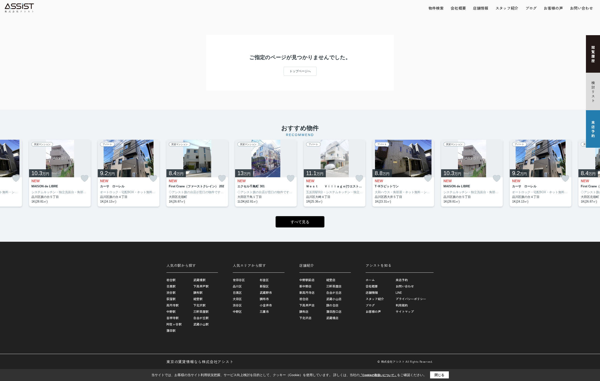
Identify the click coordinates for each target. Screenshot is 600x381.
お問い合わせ (581, 8)
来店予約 (402, 280)
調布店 (303, 311)
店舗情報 (480, 8)
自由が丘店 (333, 292)
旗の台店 (332, 305)
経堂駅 (197, 299)
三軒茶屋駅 (201, 311)
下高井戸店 (307, 305)
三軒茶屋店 (333, 286)
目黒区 (237, 292)
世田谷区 (239, 280)
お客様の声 (553, 8)
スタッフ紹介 (506, 8)
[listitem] (197, 173)
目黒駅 (171, 286)
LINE (399, 292)
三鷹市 (264, 311)
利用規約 (402, 305)
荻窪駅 (171, 299)
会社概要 (458, 8)
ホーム (370, 280)
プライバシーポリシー (411, 299)
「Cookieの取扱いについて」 (378, 375)
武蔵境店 (332, 318)
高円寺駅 (172, 305)
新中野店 (305, 286)
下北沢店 (305, 318)
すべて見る (300, 222)
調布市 (264, 299)
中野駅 (171, 311)
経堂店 (330, 280)
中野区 (237, 311)
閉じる (439, 375)
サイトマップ (405, 311)
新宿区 (264, 286)
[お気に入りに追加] (16, 178)
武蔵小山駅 (201, 324)
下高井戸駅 (201, 286)
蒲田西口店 (333, 311)
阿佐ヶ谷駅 (174, 324)
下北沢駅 (199, 305)
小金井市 (266, 305)
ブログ (531, 8)
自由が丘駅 (201, 318)
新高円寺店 (307, 292)
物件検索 (436, 8)
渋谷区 (237, 305)
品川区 (237, 286)
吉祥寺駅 (172, 318)
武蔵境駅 (199, 280)
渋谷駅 (171, 292)
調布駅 (197, 292)
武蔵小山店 (333, 299)
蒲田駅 (171, 330)
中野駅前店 (307, 280)
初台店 (303, 299)
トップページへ (300, 71)
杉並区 (264, 280)
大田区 (237, 299)
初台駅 (171, 280)
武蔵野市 (266, 292)
